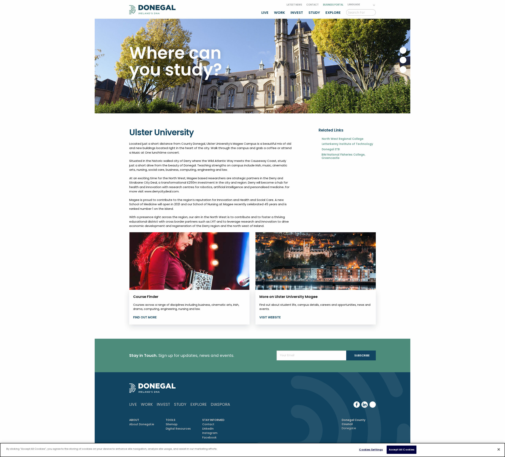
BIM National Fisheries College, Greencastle (343, 156)
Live (264, 12)
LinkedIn (208, 429)
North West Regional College (342, 139)
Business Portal (333, 4)
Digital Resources (178, 429)
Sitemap (172, 424)
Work (279, 12)
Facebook (209, 437)
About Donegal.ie (141, 424)
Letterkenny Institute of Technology (347, 144)
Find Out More (145, 317)
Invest (297, 12)
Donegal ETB (331, 149)
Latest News (294, 4)
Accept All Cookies (401, 449)
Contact (312, 4)
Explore (333, 12)
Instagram (209, 433)
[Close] (498, 449)
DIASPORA (220, 404)
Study (314, 12)
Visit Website (270, 317)
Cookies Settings (371, 449)
